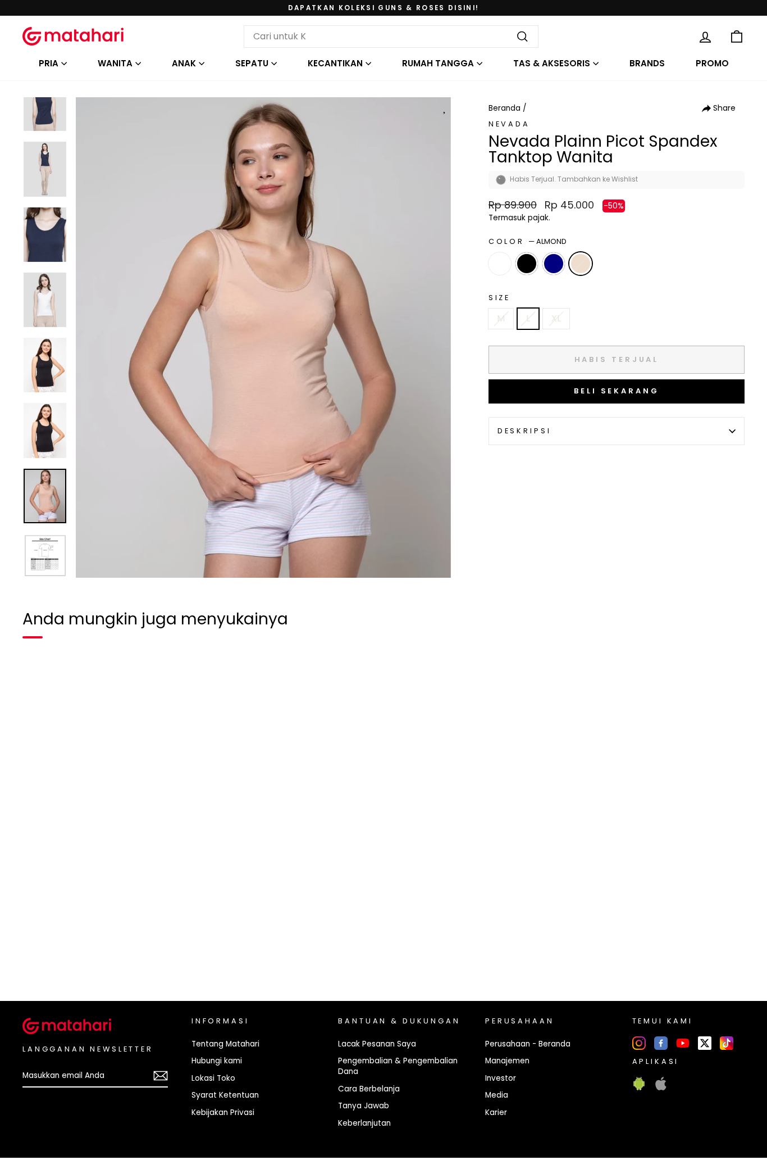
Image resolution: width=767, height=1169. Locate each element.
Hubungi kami (216, 1060)
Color (527, 241)
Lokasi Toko (213, 1078)
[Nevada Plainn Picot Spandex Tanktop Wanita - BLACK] (58, 954)
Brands (647, 63)
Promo (712, 63)
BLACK (526, 263)
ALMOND (580, 263)
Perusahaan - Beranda (527, 1044)
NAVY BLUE (553, 263)
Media (496, 1095)
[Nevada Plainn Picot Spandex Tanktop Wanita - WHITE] (38, 954)
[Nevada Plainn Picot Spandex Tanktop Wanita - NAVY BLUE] (78, 954)
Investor (500, 1078)
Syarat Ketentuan (225, 1095)
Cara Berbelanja (369, 1089)
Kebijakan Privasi (222, 1112)
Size (499, 297)
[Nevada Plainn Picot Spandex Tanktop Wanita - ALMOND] (99, 954)
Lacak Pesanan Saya (377, 1044)
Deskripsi (524, 431)
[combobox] (391, 36)
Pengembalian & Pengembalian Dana (398, 1066)
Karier (496, 1112)
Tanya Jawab (363, 1105)
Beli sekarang (616, 391)
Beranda (504, 108)
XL (556, 318)
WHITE (499, 263)
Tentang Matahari (225, 1044)
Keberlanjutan (364, 1123)
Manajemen (507, 1060)
